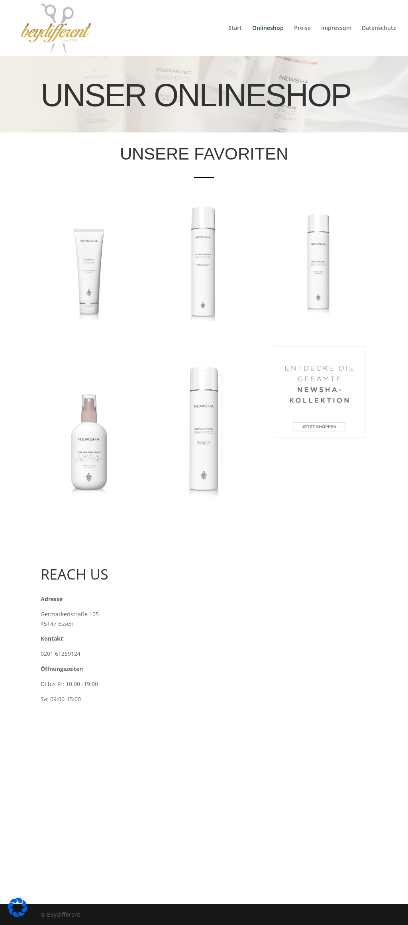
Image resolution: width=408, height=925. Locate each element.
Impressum (336, 28)
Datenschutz (379, 28)
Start (235, 28)
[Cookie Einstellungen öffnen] (17, 915)
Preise (302, 28)
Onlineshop (268, 28)
